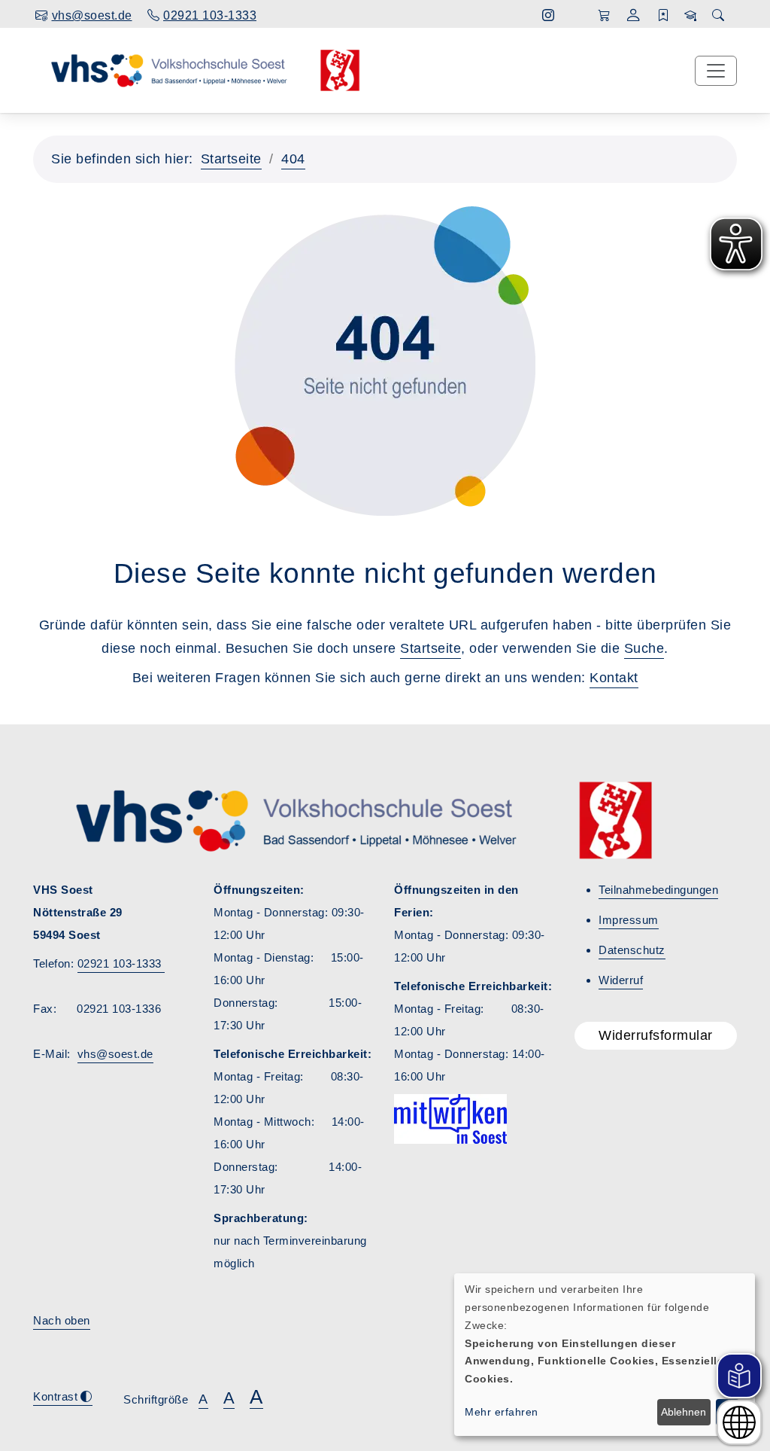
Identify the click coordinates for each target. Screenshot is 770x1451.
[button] (633, 17)
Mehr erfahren (501, 1412)
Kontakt (614, 677)
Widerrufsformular (656, 1035)
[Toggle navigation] (716, 71)
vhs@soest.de (115, 1053)
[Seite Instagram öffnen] (548, 15)
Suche (644, 648)
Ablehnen (683, 1412)
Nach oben (61, 1320)
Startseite (231, 158)
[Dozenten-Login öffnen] (690, 15)
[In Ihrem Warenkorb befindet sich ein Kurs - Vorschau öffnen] (604, 15)
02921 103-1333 (121, 963)
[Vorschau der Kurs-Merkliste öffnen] (663, 15)
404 (293, 158)
